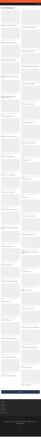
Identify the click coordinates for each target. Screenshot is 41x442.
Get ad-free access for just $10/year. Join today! (20, 1)
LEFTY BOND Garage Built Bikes (7, 156)
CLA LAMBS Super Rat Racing (7, 246)
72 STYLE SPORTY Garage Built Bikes (8, 375)
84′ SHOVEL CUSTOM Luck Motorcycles (29, 347)
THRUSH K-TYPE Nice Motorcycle (28, 234)
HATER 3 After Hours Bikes (6, 265)
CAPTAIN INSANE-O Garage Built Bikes (9, 338)
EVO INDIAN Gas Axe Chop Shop (7, 192)
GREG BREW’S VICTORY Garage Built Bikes (30, 66)
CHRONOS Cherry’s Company (27, 308)
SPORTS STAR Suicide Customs (27, 104)
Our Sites (2, 407)
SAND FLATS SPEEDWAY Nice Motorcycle (9, 209)
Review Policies (30, 421)
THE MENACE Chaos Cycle (26, 367)
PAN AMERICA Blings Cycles (6, 320)
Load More (20, 391)
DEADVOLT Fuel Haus (5, 301)
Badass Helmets (3, 58)
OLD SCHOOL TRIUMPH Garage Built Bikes (30, 327)
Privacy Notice (3, 408)
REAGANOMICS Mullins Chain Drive (28, 142)
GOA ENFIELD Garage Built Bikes (28, 51)
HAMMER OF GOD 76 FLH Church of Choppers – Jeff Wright (8, 97)
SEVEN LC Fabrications (26, 384)
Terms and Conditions (4, 412)
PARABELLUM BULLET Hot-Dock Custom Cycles (9, 77)
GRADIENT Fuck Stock (25, 179)
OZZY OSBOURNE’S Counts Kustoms (28, 27)
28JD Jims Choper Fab (25, 160)
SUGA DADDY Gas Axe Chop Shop (28, 216)
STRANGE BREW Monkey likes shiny (8, 60)
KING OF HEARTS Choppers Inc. (27, 122)
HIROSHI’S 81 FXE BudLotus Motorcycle (9, 136)
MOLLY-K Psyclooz (25, 197)
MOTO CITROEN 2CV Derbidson (27, 83)
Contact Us (3, 405)
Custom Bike (8, 58)
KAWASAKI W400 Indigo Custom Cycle (9, 25)
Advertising (3, 404)
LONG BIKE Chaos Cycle (26, 271)
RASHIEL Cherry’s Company (27, 290)
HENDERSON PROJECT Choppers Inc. (8, 42)
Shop (2, 411)
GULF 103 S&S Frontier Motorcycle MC (9, 357)
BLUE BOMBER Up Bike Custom (7, 116)
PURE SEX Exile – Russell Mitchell (8, 174)
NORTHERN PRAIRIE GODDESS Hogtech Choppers (29, 252)
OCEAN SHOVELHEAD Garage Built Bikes (9, 281)
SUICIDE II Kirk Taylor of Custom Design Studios (9, 228)
